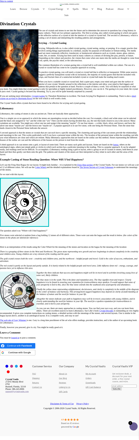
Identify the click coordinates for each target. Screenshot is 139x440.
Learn (13, 9)
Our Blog (63, 378)
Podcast (109, 9)
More (85, 9)
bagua (115, 144)
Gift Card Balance (93, 387)
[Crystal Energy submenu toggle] (68, 9)
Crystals (35, 9)
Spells (76, 9)
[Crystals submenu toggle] (43, 9)
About (120, 9)
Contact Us (37, 387)
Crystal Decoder (106, 311)
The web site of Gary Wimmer (13, 320)
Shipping (36, 378)
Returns (35, 382)
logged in (15, 338)
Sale (66, 15)
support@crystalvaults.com (17, 391)
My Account (91, 373)
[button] (1, 437)
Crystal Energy (55, 9)
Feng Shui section (85, 165)
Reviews (62, 382)
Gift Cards (63, 391)
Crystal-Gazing (38, 96)
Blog (99, 9)
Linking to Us (64, 387)
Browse (23, 9)
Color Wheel (41, 167)
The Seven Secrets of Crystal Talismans (96, 167)
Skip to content (6, 1)
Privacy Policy (82, 404)
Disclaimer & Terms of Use (62, 404)
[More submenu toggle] (92, 9)
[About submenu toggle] (128, 9)
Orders (88, 378)
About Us (63, 373)
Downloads (91, 382)
